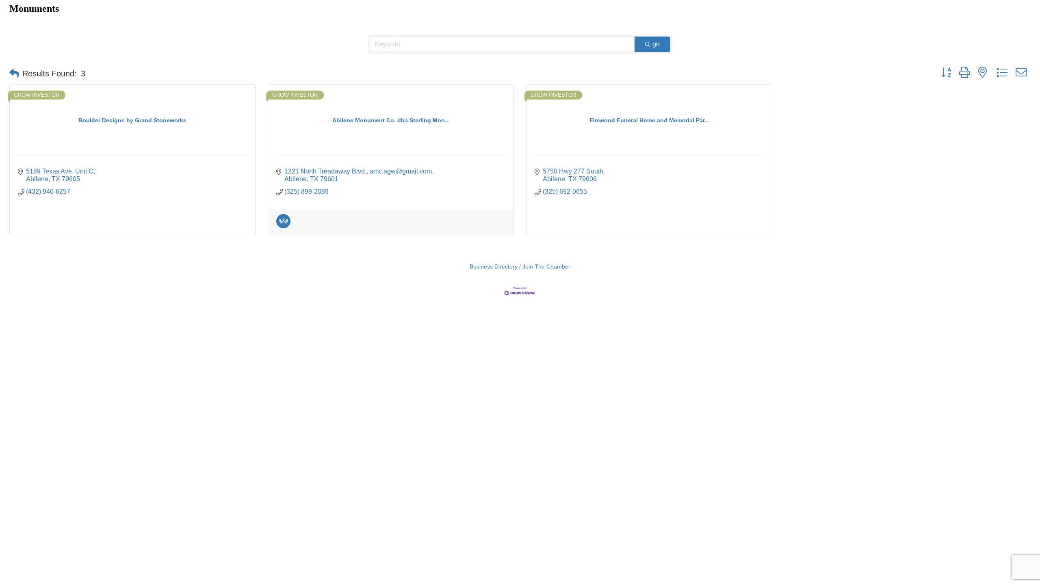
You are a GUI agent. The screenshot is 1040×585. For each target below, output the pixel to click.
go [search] (656, 44)
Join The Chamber (546, 267)
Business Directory (494, 267)
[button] (14, 73)
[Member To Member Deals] (283, 226)
